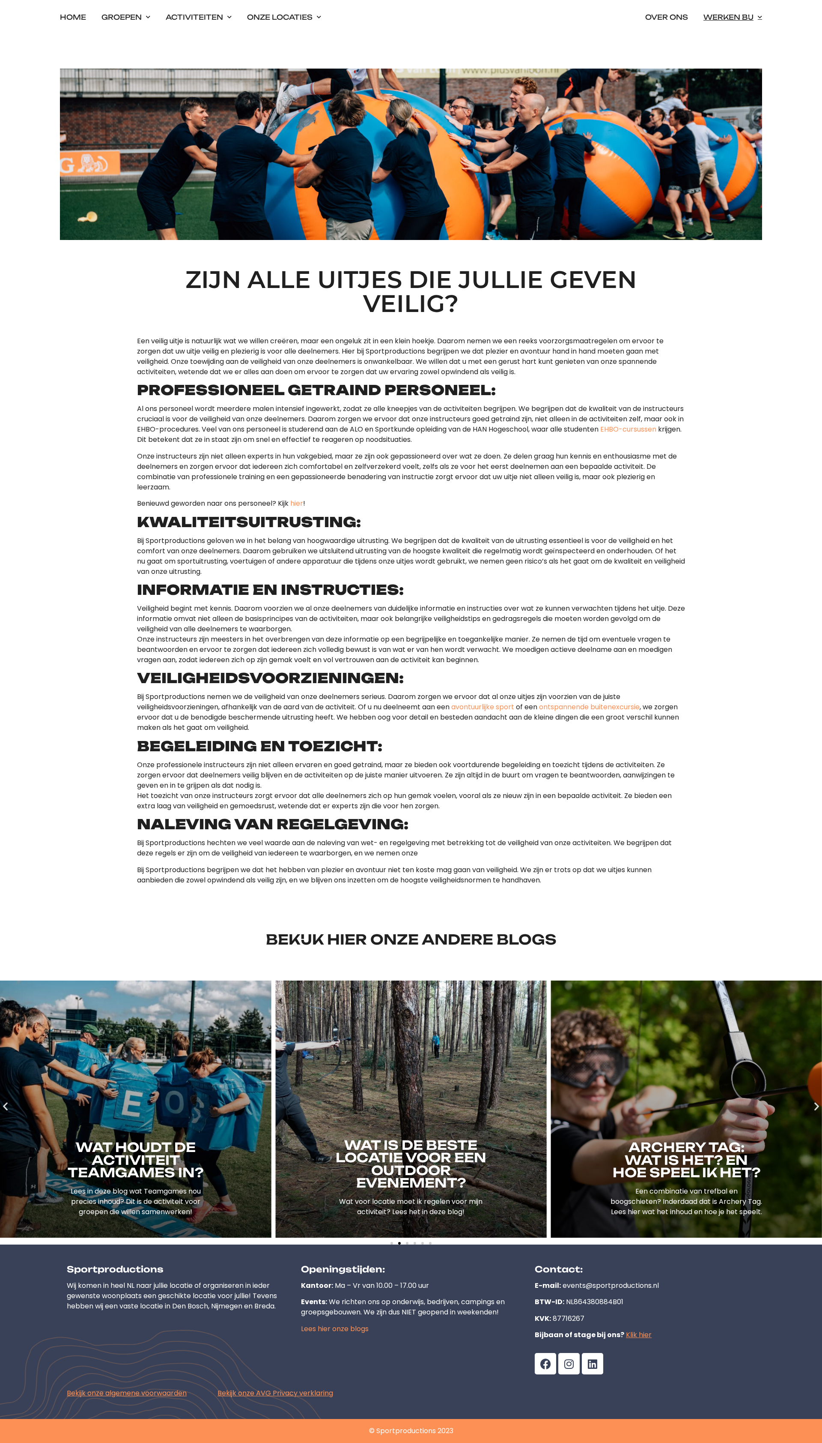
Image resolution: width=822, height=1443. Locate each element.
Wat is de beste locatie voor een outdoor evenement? (411, 1164)
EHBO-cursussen (628, 429)
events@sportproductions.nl (611, 1285)
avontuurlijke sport (482, 707)
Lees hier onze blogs (335, 1329)
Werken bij (728, 17)
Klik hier (639, 1335)
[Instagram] (569, 1363)
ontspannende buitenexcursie (589, 707)
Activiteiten (194, 17)
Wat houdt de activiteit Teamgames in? (135, 1160)
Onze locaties (280, 17)
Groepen (121, 17)
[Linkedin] (592, 1363)
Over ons (666, 17)
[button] (5, 1106)
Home (73, 17)
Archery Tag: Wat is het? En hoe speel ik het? (686, 1160)
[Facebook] (545, 1363)
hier (296, 503)
